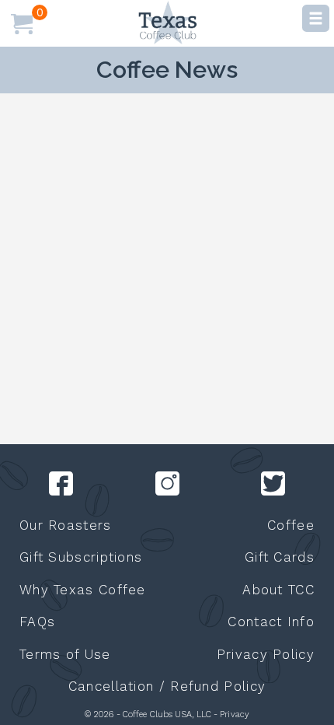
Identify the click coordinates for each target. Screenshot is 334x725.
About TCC (278, 589)
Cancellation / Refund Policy (167, 686)
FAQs (37, 621)
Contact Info (271, 621)
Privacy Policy (266, 654)
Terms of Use (65, 654)
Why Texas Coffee (82, 589)
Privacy (234, 714)
